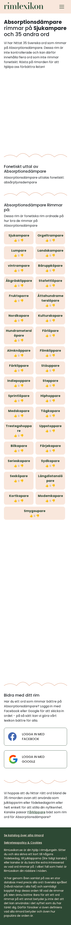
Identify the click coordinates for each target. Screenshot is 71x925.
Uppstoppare (50, 426)
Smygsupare (34, 511)
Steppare (50, 380)
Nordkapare (18, 315)
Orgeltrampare (50, 235)
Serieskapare (19, 461)
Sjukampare (18, 235)
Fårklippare (19, 365)
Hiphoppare (50, 396)
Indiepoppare (18, 380)
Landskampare (50, 250)
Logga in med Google (33, 759)
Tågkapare (50, 411)
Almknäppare (18, 350)
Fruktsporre (19, 296)
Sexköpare (19, 476)
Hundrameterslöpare (19, 333)
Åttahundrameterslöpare (50, 298)
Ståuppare (50, 365)
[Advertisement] (35, 109)
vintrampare (19, 265)
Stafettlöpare (50, 280)
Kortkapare (19, 496)
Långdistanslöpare (50, 478)
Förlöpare (50, 330)
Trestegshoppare (19, 428)
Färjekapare (50, 446)
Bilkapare (19, 446)
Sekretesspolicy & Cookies (23, 843)
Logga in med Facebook (33, 736)
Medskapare (18, 411)
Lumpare (18, 250)
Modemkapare (50, 496)
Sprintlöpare (18, 396)
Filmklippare (50, 350)
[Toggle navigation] (61, 7)
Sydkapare (50, 461)
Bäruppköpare (50, 265)
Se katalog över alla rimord (24, 835)
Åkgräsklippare (19, 280)
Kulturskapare (50, 315)
